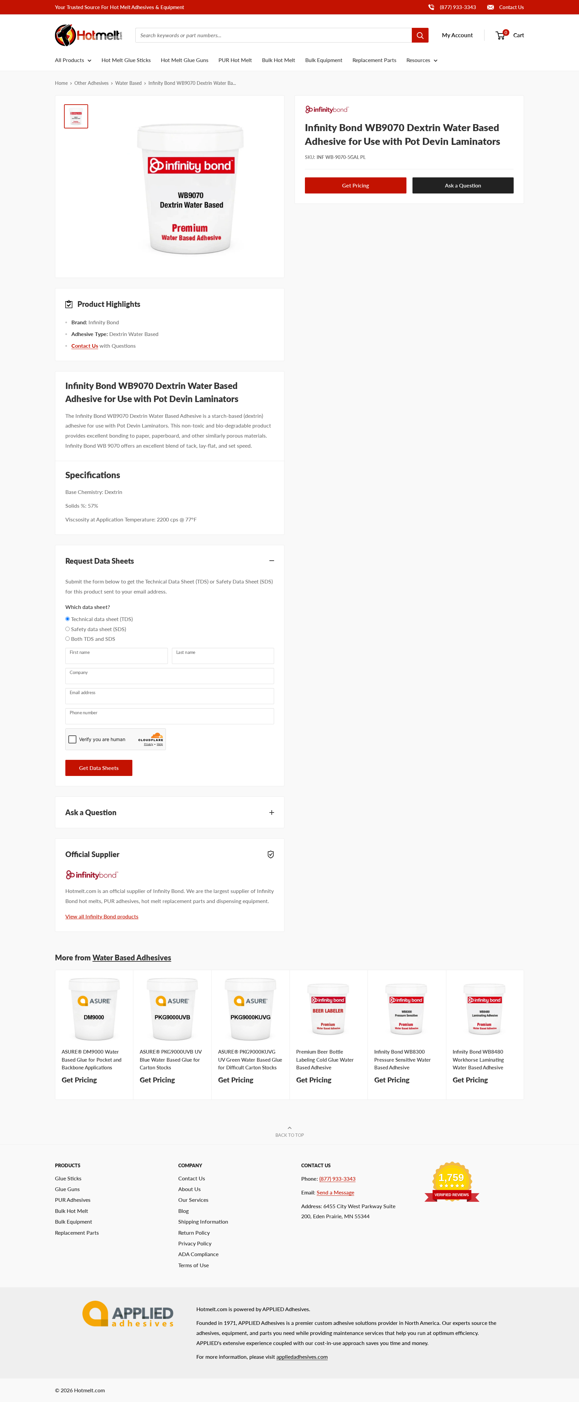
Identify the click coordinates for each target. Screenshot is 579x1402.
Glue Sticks (68, 1178)
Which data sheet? (87, 607)
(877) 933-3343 (452, 7)
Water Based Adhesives (131, 957)
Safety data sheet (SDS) (98, 629)
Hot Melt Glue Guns (184, 60)
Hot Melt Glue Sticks (126, 60)
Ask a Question (463, 185)
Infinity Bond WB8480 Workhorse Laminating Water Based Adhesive (478, 1059)
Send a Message (335, 1192)
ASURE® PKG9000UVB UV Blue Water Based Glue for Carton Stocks (170, 1059)
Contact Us (511, 7)
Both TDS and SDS (93, 638)
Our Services (193, 1199)
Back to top (289, 1135)
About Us (189, 1189)
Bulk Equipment (323, 60)
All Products (69, 60)
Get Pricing (355, 185)
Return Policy (194, 1232)
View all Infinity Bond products (101, 916)
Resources (418, 60)
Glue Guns (67, 1189)
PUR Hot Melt (235, 60)
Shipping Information (203, 1221)
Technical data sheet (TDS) (102, 619)
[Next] (524, 1035)
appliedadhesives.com (302, 1356)
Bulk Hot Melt (278, 60)
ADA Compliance (198, 1254)
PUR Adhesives (72, 1199)
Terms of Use (193, 1265)
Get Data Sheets (99, 768)
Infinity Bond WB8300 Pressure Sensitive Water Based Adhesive (402, 1059)
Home (61, 83)
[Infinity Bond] (409, 109)
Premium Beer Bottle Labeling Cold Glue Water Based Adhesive (325, 1059)
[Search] (420, 35)
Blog (183, 1211)
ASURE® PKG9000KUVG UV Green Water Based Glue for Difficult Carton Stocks (250, 1059)
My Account (457, 35)
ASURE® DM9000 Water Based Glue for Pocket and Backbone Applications (91, 1059)
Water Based (128, 83)
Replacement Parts (374, 60)
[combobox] (273, 35)
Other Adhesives (91, 83)
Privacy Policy (194, 1243)
